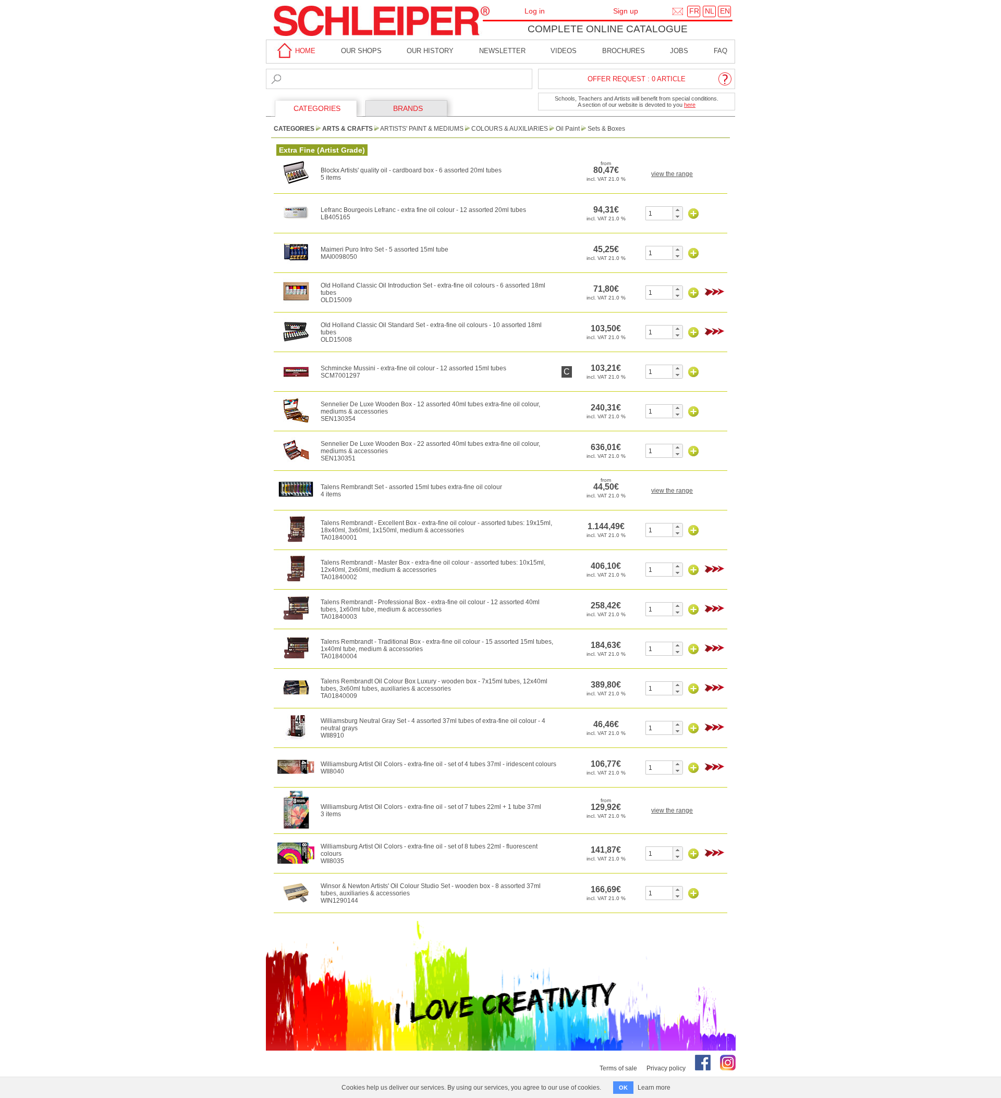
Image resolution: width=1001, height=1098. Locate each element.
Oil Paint (568, 128)
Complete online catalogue (608, 28)
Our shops (361, 51)
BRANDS (408, 108)
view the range (672, 174)
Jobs (679, 51)
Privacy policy (666, 1068)
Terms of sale (618, 1068)
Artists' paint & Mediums (421, 128)
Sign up (625, 11)
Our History (430, 51)
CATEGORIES (317, 108)
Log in (534, 11)
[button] (677, 210)
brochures (623, 51)
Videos (564, 51)
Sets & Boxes (606, 128)
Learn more (654, 1087)
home (304, 51)
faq (720, 51)
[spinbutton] (659, 213)
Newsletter (502, 51)
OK (623, 1087)
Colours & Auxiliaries (509, 128)
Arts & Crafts (347, 128)
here (689, 105)
